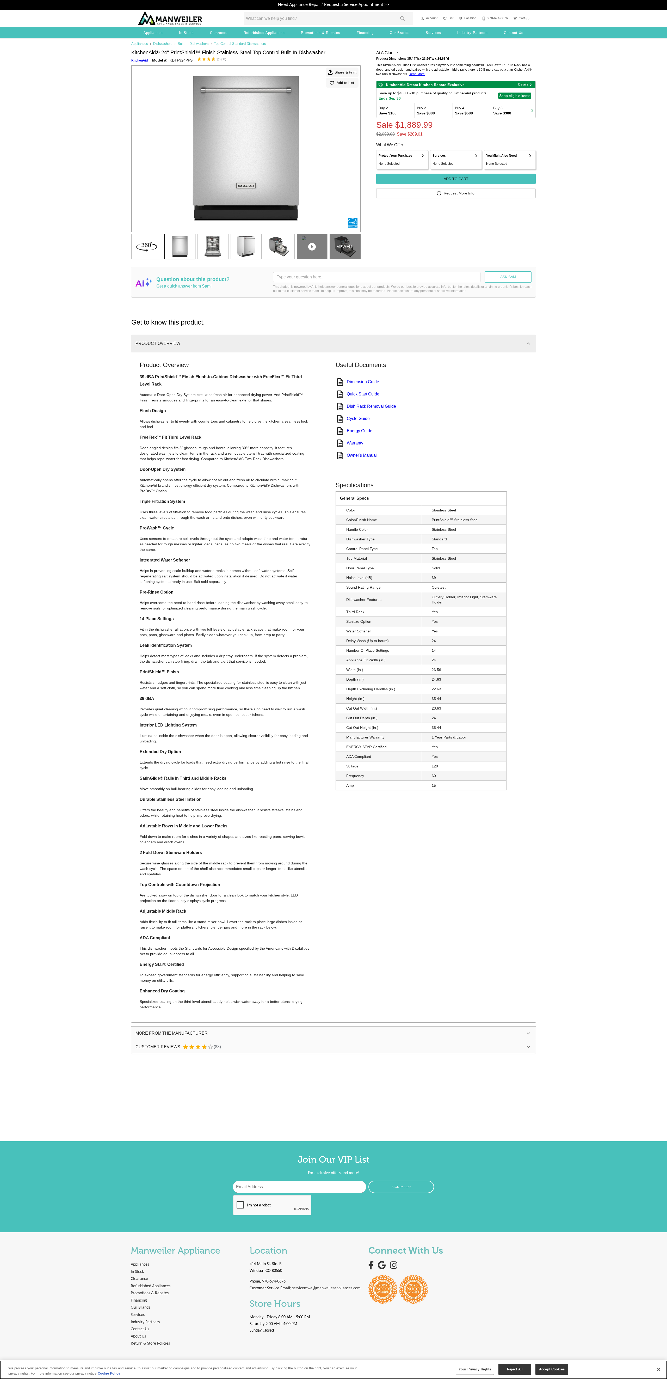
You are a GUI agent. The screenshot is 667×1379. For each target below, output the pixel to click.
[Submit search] (402, 18)
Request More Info (459, 193)
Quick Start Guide (363, 394)
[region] (333, 1369)
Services (433, 33)
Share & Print (345, 72)
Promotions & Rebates (320, 33)
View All (345, 247)
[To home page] (183, 18)
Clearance (218, 33)
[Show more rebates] (532, 110)
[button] (422, 18)
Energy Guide (359, 431)
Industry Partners (472, 33)
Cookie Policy (109, 1373)
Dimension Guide (363, 382)
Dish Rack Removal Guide (371, 406)
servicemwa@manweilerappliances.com (326, 1288)
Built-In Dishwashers (193, 44)
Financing (365, 33)
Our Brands (400, 33)
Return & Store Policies (150, 1343)
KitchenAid (139, 60)
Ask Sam (508, 277)
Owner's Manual (362, 455)
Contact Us (513, 33)
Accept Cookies (552, 1369)
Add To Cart (456, 179)
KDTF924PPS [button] (181, 60)
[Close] (658, 1369)
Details (523, 84)
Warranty (355, 443)
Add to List (345, 83)
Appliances (153, 33)
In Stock (186, 33)
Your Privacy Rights (475, 1369)
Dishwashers (162, 44)
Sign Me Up (401, 1187)
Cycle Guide (358, 418)
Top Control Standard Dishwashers (240, 44)
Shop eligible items (514, 96)
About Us (138, 1336)
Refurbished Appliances (264, 33)
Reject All (515, 1369)
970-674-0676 (274, 1281)
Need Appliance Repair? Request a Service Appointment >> (333, 5)
